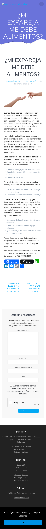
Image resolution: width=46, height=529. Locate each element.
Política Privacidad (21, 497)
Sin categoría (31, 81)
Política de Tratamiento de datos (21, 493)
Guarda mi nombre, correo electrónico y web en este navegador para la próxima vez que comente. (23, 389)
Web (23, 376)
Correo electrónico (23, 367)
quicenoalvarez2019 (14, 81)
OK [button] (23, 522)
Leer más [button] (23, 516)
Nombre (23, 358)
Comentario (23, 330)
